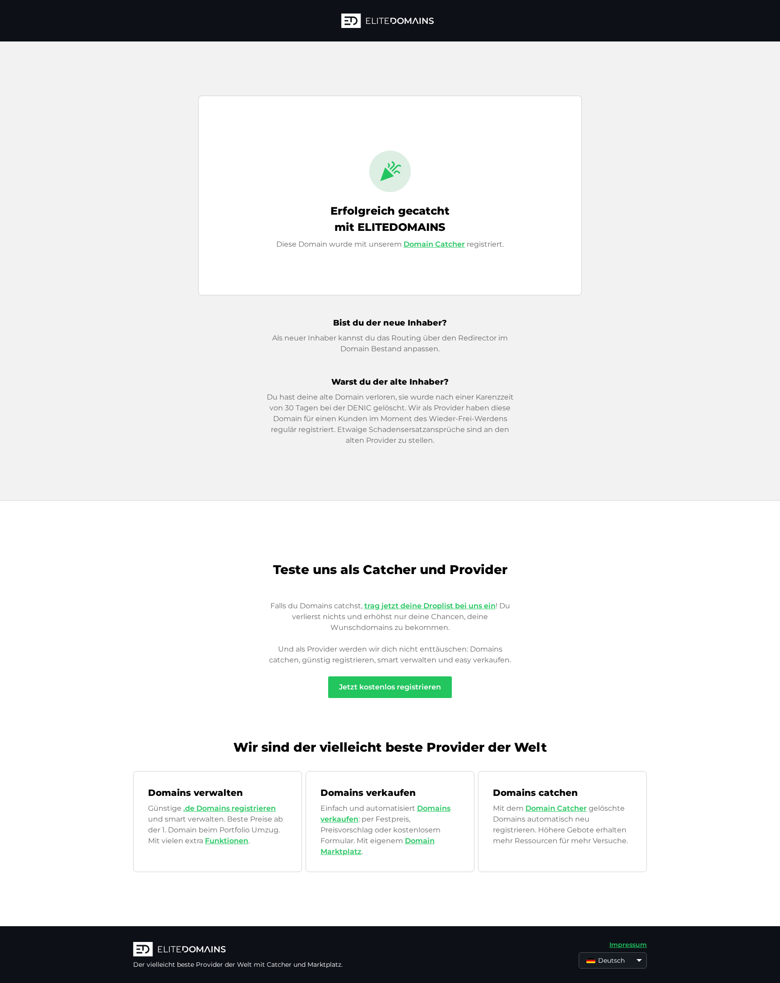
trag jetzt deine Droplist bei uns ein (430, 606)
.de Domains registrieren (229, 808)
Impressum (628, 945)
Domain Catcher (434, 244)
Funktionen (226, 840)
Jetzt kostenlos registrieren (390, 687)
